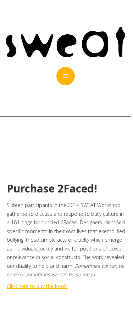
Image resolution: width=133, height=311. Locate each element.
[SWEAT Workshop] (65, 55)
